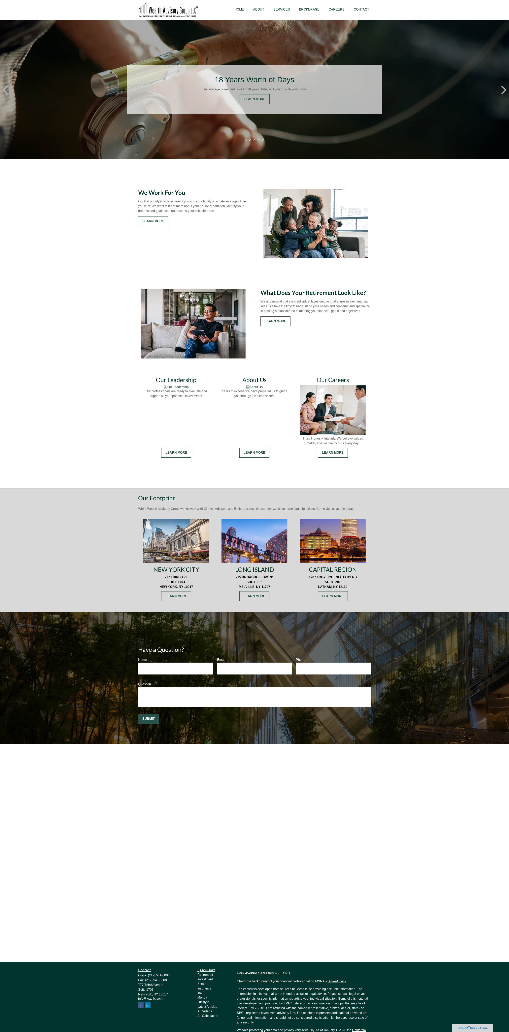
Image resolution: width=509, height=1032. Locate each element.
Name (142, 659)
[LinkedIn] (148, 1005)
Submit (148, 718)
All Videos (204, 1011)
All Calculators (207, 1016)
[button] (239, 9)
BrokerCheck (337, 981)
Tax (199, 993)
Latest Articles (207, 1006)
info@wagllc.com (150, 998)
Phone (300, 659)
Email (221, 659)
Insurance (204, 988)
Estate (201, 984)
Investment (205, 979)
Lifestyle (203, 1002)
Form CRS (282, 973)
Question (144, 684)
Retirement (205, 974)
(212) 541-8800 (159, 975)
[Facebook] (141, 1005)
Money (202, 997)
